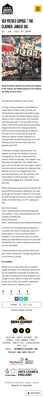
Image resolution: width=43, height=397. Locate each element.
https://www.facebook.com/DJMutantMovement (22, 223)
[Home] (7, 9)
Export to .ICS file (21, 305)
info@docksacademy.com (26, 349)
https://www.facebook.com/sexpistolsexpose (20, 211)
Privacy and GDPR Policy (21, 352)
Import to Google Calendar (21, 310)
